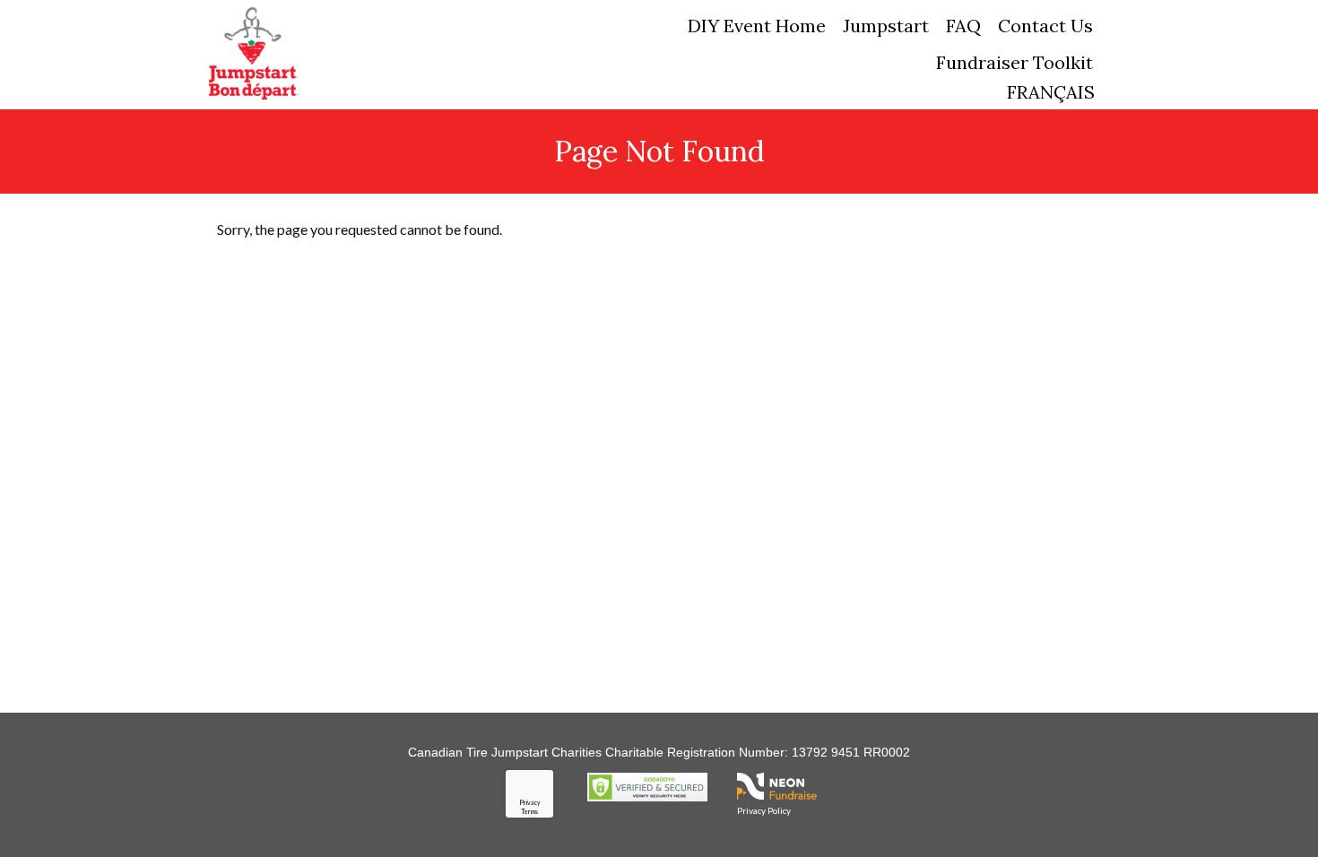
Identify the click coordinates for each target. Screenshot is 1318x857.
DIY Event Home (757, 25)
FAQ (963, 25)
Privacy (530, 802)
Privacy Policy (764, 810)
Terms (529, 811)
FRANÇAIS (1051, 92)
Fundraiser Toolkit (1014, 62)
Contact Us (1045, 25)
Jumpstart (886, 25)
